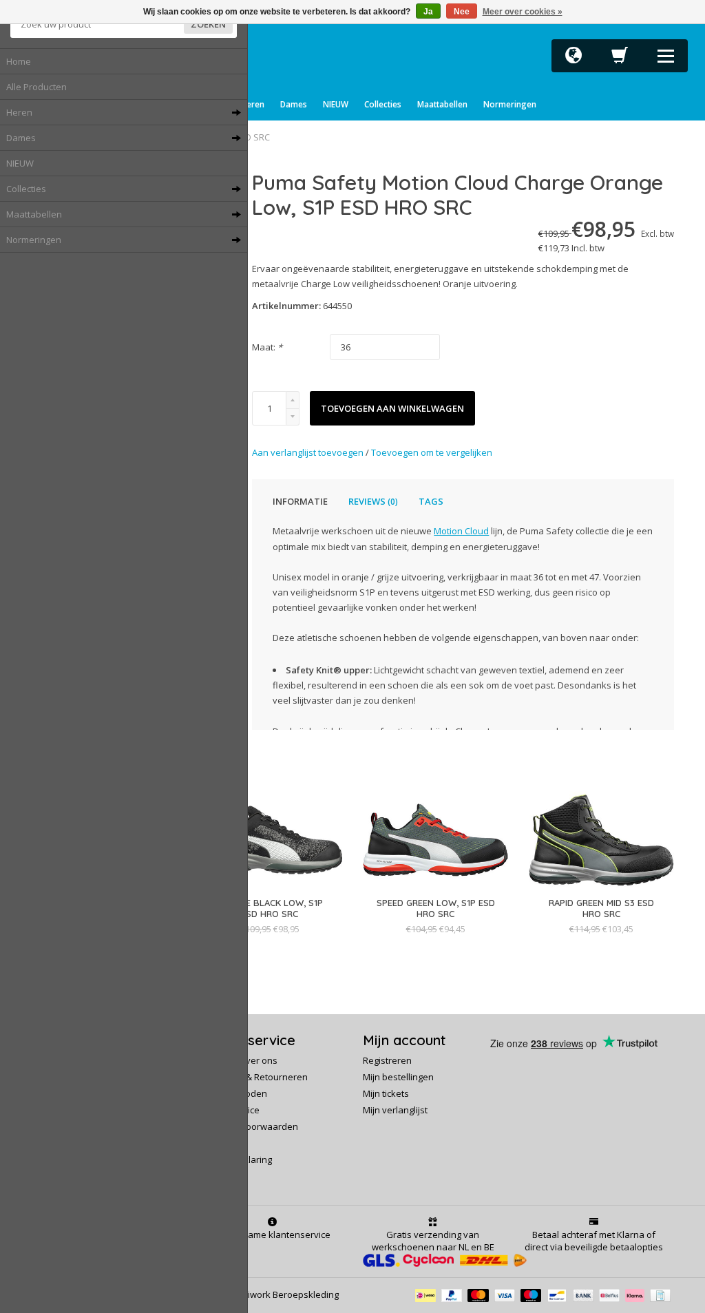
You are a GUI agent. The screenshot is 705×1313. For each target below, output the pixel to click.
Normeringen (509, 103)
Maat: (267, 347)
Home (18, 61)
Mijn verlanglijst (395, 1110)
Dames (293, 103)
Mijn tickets (386, 1093)
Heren (252, 103)
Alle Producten (36, 87)
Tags (431, 501)
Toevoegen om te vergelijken (431, 452)
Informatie (300, 501)
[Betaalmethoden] (428, 1294)
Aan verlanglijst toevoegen (309, 452)
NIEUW (20, 163)
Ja (428, 12)
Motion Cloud (461, 531)
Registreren (387, 1060)
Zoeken (208, 24)
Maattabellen (442, 103)
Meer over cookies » (522, 12)
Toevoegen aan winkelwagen (392, 408)
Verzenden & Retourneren (252, 1077)
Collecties (382, 103)
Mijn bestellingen (398, 1077)
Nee (462, 12)
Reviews (373, 501)
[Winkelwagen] (619, 59)
